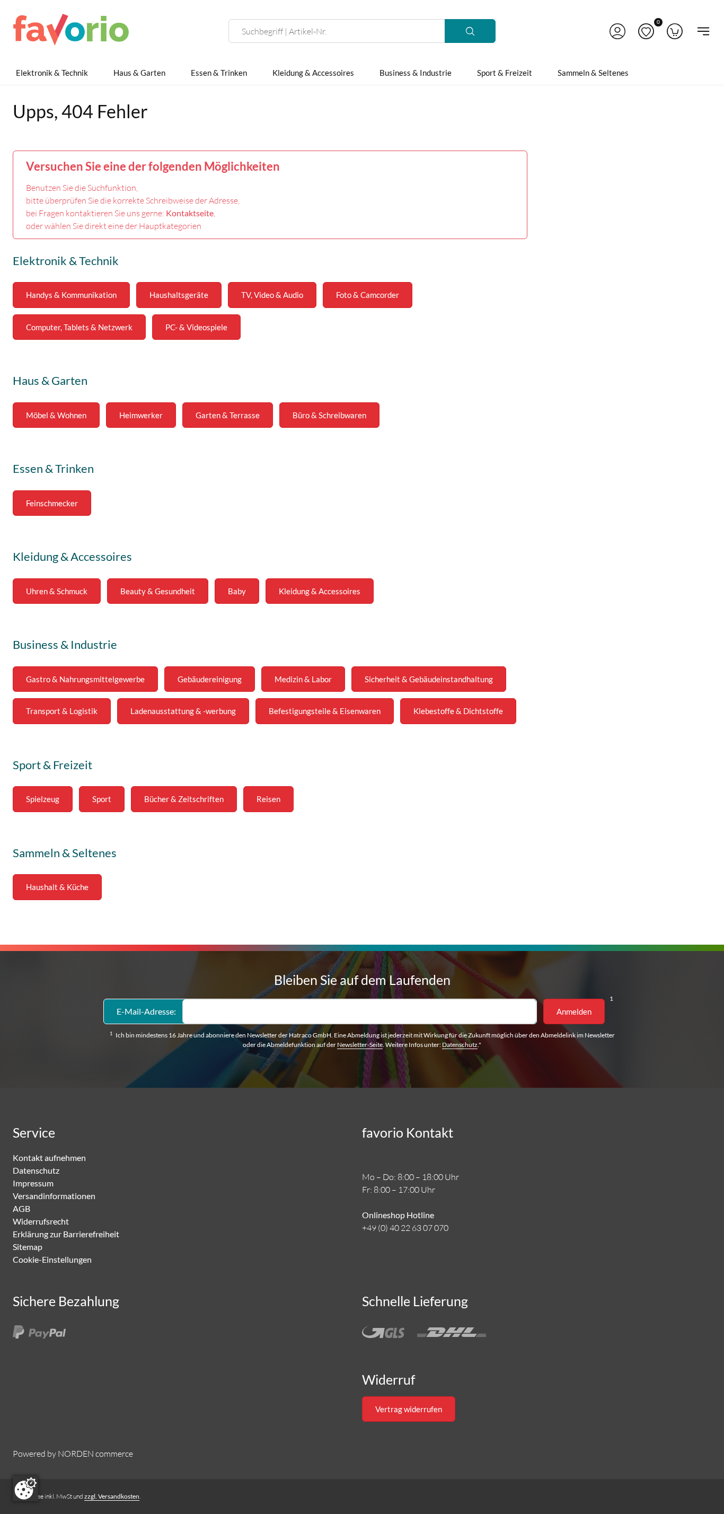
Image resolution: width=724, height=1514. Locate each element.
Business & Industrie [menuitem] (415, 72)
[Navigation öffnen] (700, 31)
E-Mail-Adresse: (146, 1011)
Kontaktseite (190, 213)
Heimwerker (141, 415)
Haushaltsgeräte (178, 295)
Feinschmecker (52, 503)
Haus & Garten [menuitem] (139, 72)
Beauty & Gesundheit (157, 591)
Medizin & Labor (303, 679)
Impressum (33, 1183)
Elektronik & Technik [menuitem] (52, 72)
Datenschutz (460, 1045)
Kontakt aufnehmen (49, 1157)
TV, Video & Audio (272, 295)
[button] (617, 31)
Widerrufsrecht (41, 1221)
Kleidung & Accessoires (319, 591)
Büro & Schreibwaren (329, 415)
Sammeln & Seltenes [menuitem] (593, 72)
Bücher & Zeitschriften (184, 799)
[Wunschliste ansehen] (646, 31)
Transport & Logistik (62, 711)
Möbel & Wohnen (56, 415)
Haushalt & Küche (57, 887)
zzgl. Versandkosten (111, 1496)
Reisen (268, 799)
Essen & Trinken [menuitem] (219, 72)
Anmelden (574, 1011)
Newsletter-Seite (360, 1045)
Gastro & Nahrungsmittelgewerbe (85, 679)
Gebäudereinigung (210, 679)
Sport (101, 799)
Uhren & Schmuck (56, 591)
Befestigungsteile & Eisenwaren (325, 711)
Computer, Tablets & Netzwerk (79, 327)
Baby (237, 591)
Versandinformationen (54, 1196)
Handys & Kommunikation (71, 295)
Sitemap (27, 1247)
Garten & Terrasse (228, 415)
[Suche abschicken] (470, 31)
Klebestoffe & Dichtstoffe (458, 711)
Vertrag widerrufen (408, 1409)
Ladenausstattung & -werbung (183, 711)
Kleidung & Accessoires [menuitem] (313, 72)
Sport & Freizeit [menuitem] (504, 72)
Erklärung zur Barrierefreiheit (66, 1234)
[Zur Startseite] (71, 31)
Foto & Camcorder (367, 295)
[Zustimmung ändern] (25, 1488)
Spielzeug (42, 799)
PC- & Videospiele (196, 327)
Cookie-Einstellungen (52, 1259)
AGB (21, 1208)
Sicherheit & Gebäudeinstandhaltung (429, 679)
